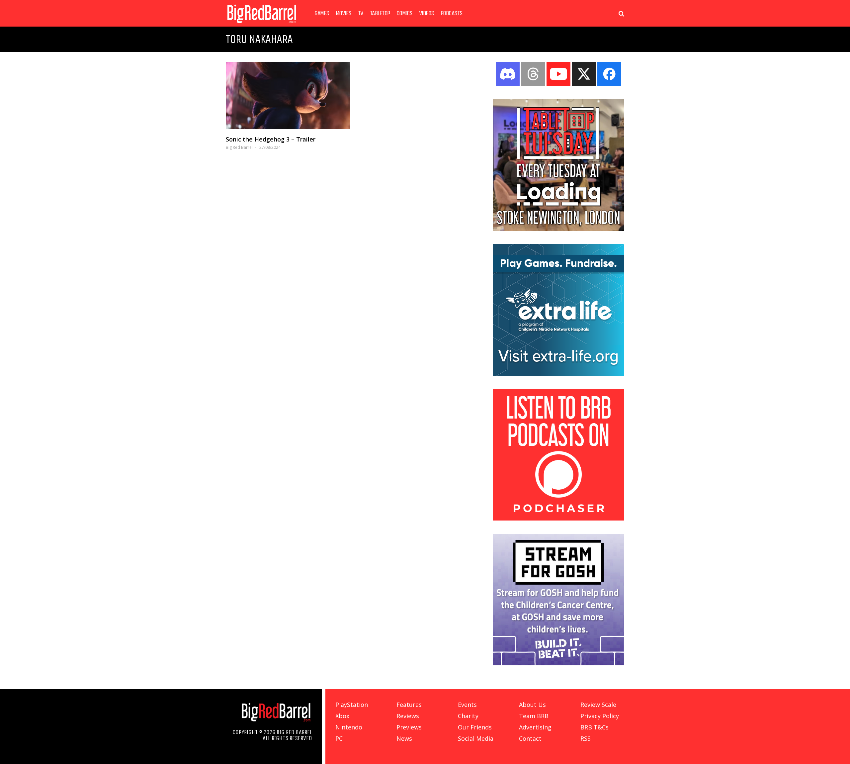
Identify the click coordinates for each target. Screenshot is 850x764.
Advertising (535, 727)
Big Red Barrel (239, 147)
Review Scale (598, 705)
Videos (426, 13)
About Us (532, 705)
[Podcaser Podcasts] (558, 518)
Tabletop (380, 13)
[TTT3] (558, 229)
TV (360, 13)
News (404, 738)
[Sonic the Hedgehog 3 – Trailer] (288, 95)
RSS (585, 738)
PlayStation (351, 705)
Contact (530, 738)
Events (467, 705)
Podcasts (452, 13)
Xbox (342, 716)
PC (339, 738)
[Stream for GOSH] (558, 663)
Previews (409, 727)
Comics (404, 13)
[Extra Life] (558, 373)
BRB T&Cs (594, 727)
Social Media (475, 738)
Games (321, 13)
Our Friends (475, 727)
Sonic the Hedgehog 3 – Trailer (270, 139)
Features (409, 705)
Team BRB (534, 716)
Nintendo (348, 727)
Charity (468, 716)
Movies (343, 13)
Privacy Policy (599, 716)
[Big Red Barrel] (262, 25)
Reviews (407, 716)
